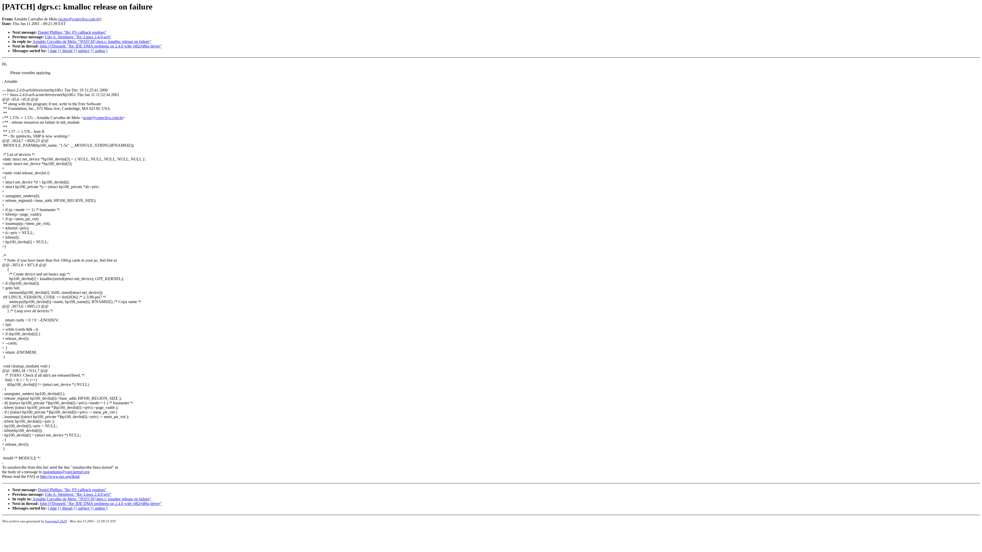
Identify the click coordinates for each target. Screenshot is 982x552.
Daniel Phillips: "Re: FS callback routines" (72, 32)
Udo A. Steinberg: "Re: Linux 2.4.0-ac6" (78, 37)
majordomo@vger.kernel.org (66, 472)
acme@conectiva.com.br (103, 118)
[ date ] (53, 51)
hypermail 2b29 (56, 521)
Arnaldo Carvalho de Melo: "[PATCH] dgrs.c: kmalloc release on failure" (91, 41)
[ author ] (100, 51)
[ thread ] (67, 51)
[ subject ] (84, 51)
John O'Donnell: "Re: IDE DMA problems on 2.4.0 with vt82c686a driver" (101, 46)
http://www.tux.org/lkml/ (60, 476)
